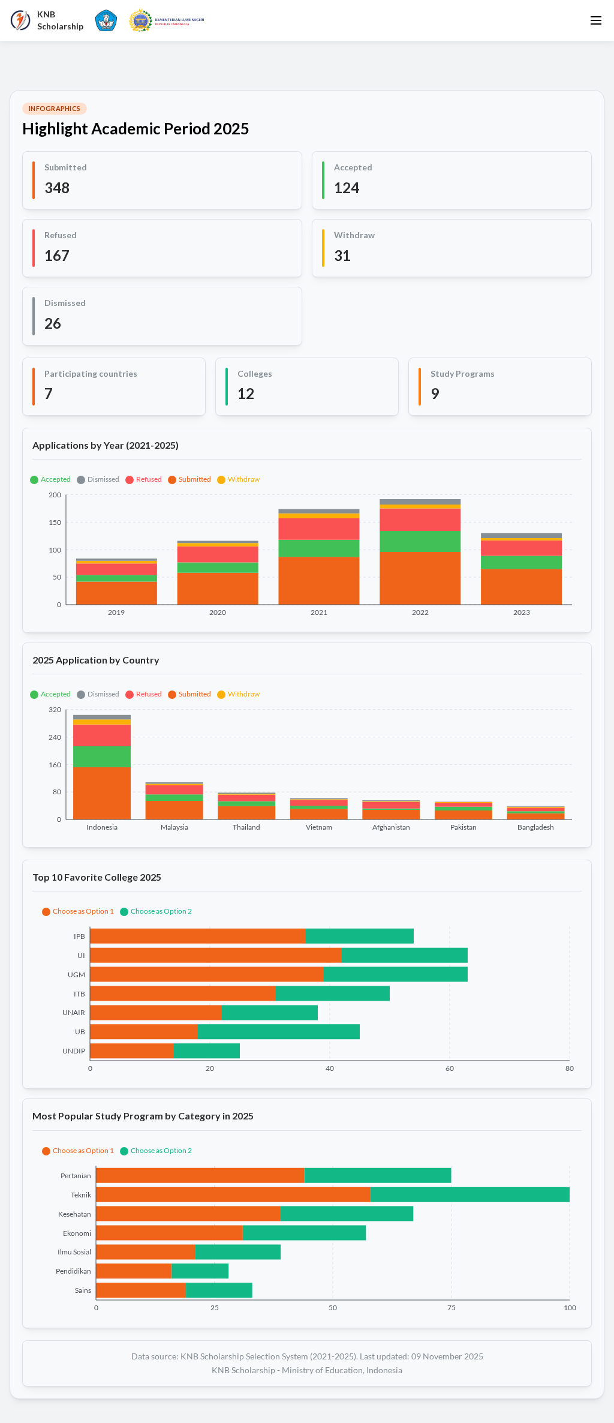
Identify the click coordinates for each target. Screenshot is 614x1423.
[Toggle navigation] (596, 20)
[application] (307, 545)
